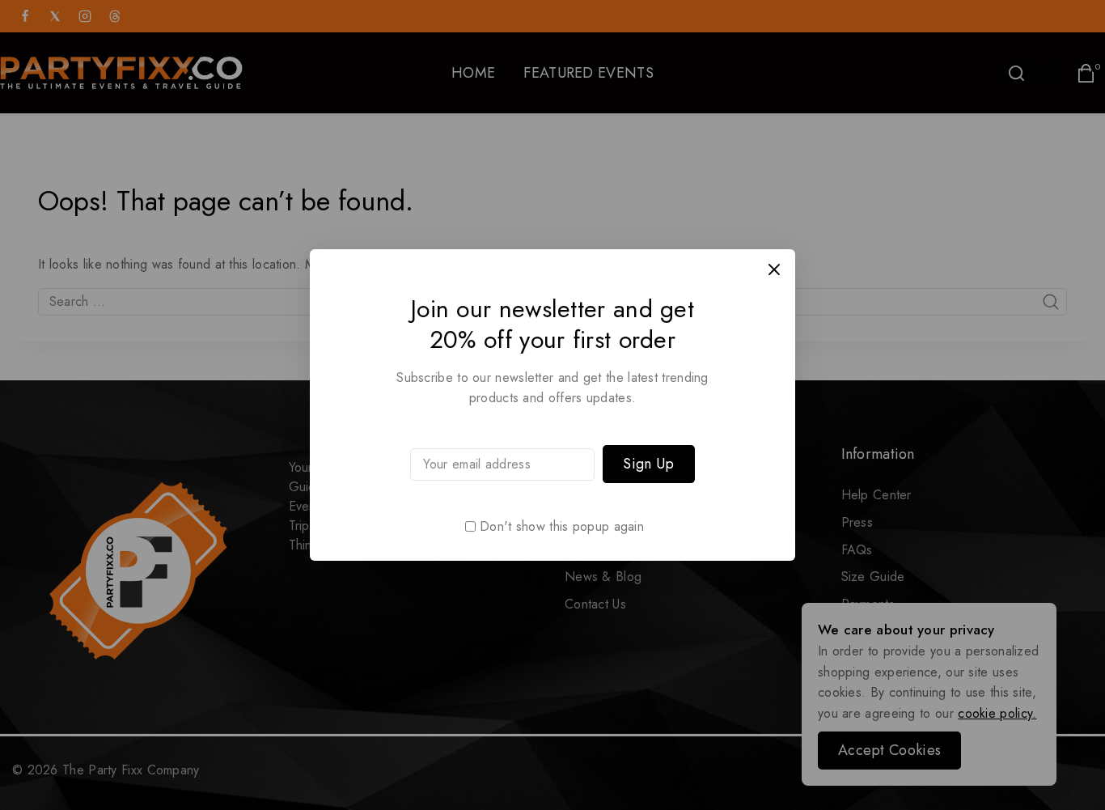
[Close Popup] (774, 269)
